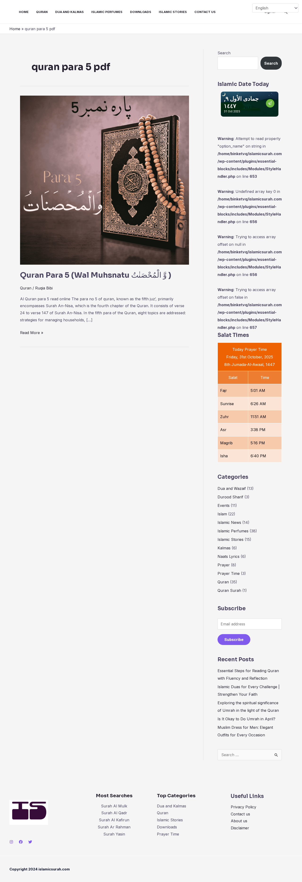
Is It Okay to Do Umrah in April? (246, 719)
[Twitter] (30, 842)
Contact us (205, 12)
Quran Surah (229, 590)
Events (224, 505)
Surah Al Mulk (114, 806)
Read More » (31, 332)
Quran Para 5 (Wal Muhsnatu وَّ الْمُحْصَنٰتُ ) (95, 275)
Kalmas (224, 548)
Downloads (140, 12)
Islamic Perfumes (106, 12)
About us (239, 820)
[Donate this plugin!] (270, 103)
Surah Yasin (114, 834)
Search (224, 53)
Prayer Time (229, 573)
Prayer (224, 565)
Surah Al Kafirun (114, 820)
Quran (42, 12)
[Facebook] (21, 842)
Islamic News (229, 522)
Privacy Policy (243, 807)
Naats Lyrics (228, 556)
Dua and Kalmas (69, 12)
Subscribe (233, 639)
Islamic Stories (173, 12)
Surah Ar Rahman (114, 827)
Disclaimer (240, 828)
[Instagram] (11, 842)
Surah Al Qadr (114, 812)
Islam (222, 514)
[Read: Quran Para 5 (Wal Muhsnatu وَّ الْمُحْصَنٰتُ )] (104, 180)
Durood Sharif (230, 497)
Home (24, 12)
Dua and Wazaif (232, 488)
